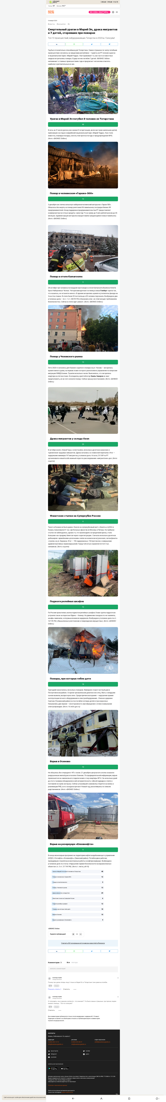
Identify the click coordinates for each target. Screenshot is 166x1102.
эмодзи (56, 985)
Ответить (66, 989)
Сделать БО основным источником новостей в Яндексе (83, 943)
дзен (87, 1054)
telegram (53, 1054)
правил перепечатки (67, 1092)
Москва (59, 6)
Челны (50, 6)
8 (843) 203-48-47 (76, 1042)
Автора (74, 962)
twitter (87, 1051)
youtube (53, 1057)
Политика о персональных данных (57, 1085)
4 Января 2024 (52, 20)
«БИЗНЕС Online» (54, 928)
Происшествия (62, 24)
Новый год (52, 24)
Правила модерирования (56, 1020)
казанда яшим (57, 977)
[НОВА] (99, 12)
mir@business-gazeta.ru (78, 1044)
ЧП (69, 24)
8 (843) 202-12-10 (53, 1042)
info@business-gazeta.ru (55, 1044)
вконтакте (54, 1051)
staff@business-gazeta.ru (102, 1042)
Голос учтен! (83, 124)
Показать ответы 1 (54, 989)
